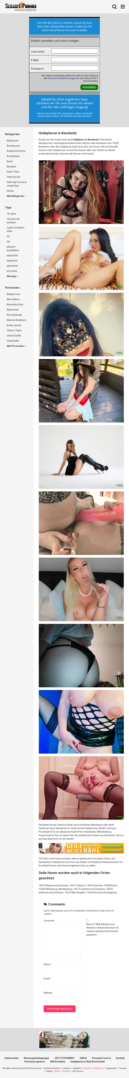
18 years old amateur (13, 221)
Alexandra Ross (15, 304)
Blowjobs (11, 166)
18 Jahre (11, 213)
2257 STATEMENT (64, 1058)
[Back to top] (117, 1067)
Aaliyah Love (13, 294)
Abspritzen (12, 140)
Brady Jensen (14, 325)
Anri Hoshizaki (14, 315)
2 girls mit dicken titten (15, 229)
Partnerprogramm (34, 1061)
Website (48, 992)
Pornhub (87, 1068)
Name (48, 964)
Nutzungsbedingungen (36, 1058)
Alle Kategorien (15, 196)
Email (47, 978)
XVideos (66, 1071)
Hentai (10, 190)
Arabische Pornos (16, 151)
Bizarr (10, 161)
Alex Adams (13, 299)
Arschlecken (13, 156)
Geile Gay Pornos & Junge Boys (17, 184)
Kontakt (120, 1058)
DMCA (83, 1058)
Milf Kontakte (57, 1061)
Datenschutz (12, 1058)
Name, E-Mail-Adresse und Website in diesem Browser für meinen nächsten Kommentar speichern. (102, 929)
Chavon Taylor (14, 330)
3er (8, 241)
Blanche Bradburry (16, 320)
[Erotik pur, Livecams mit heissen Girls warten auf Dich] (81, 852)
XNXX (57, 1071)
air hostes (12, 271)
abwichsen (12, 265)
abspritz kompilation (13, 248)
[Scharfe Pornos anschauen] (21, 7)
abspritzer (12, 260)
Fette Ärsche (13, 177)
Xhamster (98, 1068)
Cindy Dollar (13, 340)
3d (8, 236)
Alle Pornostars (16, 346)
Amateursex (13, 145)
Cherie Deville (14, 335)
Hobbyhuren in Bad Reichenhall (87, 1061)
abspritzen (12, 255)
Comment (49, 920)
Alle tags (12, 276)
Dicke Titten (13, 171)
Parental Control (101, 1058)
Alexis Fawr (13, 309)
